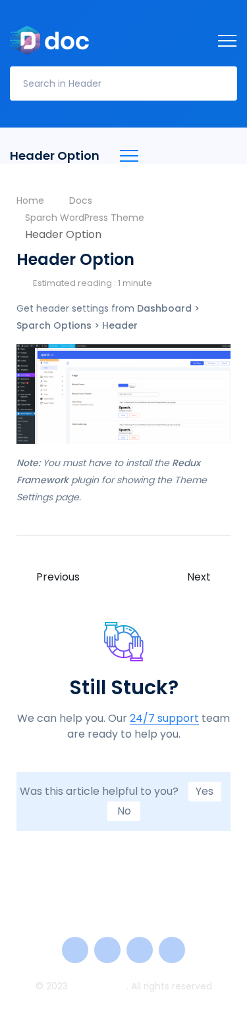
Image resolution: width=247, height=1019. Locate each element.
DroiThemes (98, 986)
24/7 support (164, 719)
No (124, 810)
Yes (204, 791)
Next (199, 577)
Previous (58, 577)
